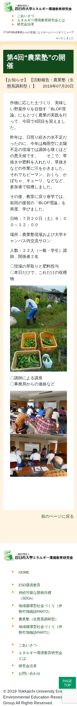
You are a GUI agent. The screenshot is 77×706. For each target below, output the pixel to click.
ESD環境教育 (29, 585)
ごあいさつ (25, 16)
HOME (24, 572)
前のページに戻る (57, 516)
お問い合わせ (29, 673)
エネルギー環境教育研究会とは (41, 20)
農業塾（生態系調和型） (39, 619)
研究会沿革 (25, 24)
